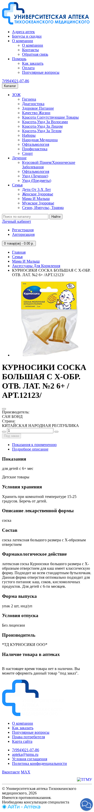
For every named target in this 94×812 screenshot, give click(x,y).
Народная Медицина (40, 140)
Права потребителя (28, 737)
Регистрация (23, 230)
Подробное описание (30, 449)
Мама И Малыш (36, 198)
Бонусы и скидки (27, 36)
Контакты (30, 50)
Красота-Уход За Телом (41, 131)
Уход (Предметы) (36, 180)
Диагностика (33, 104)
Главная (19, 252)
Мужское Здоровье (38, 203)
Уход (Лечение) (35, 176)
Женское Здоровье (37, 194)
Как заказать (32, 63)
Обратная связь (35, 54)
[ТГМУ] (84, 779)
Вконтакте (11, 772)
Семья (17, 185)
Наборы (29, 135)
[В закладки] (4, 409)
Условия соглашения (29, 759)
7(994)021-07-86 (15, 81)
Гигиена (29, 99)
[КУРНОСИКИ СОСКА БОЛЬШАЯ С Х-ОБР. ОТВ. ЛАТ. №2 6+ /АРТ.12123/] (49, 355)
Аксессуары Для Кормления (36, 266)
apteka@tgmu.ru (25, 754)
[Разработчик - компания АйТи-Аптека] (21, 807)
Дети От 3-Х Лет (36, 189)
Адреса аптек (23, 32)
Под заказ (11, 436)
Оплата (28, 68)
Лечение (19, 158)
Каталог (10, 86)
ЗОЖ (16, 95)
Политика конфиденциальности (39, 763)
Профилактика (34, 149)
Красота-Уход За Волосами (45, 122)
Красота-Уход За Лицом (42, 126)
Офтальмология (35, 144)
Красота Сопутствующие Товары (50, 117)
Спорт (27, 153)
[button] (86, 804)
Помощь (19, 59)
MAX (25, 772)
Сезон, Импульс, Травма (43, 207)
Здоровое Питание (38, 108)
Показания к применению (34, 444)
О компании (22, 41)
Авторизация (23, 234)
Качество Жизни (36, 113)
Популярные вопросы (40, 72)
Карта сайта (22, 741)
